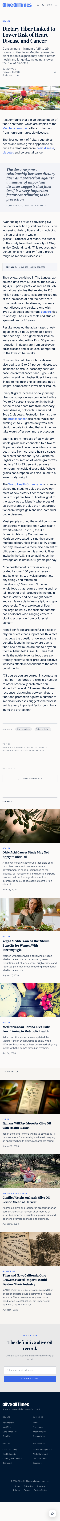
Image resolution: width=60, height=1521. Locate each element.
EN (50, 5)
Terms (27, 1490)
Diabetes (32, 748)
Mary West (11, 69)
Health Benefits (9, 1454)
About (17, 1486)
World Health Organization (26, 484)
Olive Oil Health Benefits (32, 267)
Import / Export (39, 1431)
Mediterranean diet (15, 128)
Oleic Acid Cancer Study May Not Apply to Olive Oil (26, 854)
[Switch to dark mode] (43, 4)
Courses (36, 1463)
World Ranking (39, 1454)
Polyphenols (8, 1422)
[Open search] (38, 5)
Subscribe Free (30, 1379)
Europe (7, 1119)
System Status (40, 1490)
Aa (17, 75)
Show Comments (31, 778)
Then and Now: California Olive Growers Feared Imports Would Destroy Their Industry (25, 1279)
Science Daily (42, 729)
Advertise (41, 1486)
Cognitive (7, 1436)
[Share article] (54, 72)
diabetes (8, 152)
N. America (9, 1271)
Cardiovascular (9, 1431)
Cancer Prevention (14, 748)
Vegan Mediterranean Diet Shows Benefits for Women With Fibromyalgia (26, 945)
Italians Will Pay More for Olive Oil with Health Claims (27, 1125)
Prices (35, 1422)
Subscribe (28, 1486)
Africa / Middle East (15, 1193)
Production (38, 1427)
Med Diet (7, 1427)
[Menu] (56, 5)
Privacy (16, 1490)
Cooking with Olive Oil (12, 1458)
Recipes (6, 1463)
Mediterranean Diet (32, 751)
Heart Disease (11, 751)
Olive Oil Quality (10, 1449)
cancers (46, 311)
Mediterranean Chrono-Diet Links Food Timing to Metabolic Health (26, 1029)
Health (7, 21)
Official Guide (39, 1458)
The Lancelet (23, 729)
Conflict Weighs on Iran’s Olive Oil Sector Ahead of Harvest (26, 1199)
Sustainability (39, 1436)
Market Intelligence (41, 1449)
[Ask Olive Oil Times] (52, 1513)
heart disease (45, 148)
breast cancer (17, 418)
